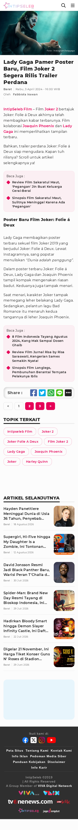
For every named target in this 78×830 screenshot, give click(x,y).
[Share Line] (59, 393)
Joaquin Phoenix (38, 126)
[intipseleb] (28, 810)
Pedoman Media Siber (48, 756)
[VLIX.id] (51, 793)
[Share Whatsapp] (50, 393)
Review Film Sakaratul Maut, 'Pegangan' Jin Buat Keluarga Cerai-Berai (37, 186)
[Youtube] (51, 740)
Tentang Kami (37, 750)
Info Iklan (20, 756)
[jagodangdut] (51, 810)
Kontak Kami (61, 750)
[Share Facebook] (33, 393)
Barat (7, 89)
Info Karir (39, 767)
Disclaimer (56, 762)
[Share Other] (68, 393)
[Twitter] (34, 740)
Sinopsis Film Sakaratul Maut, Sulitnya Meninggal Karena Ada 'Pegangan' (38, 202)
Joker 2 (51, 109)
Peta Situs (14, 750)
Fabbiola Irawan (25, 94)
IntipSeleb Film (17, 109)
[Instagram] (42, 740)
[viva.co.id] (29, 793)
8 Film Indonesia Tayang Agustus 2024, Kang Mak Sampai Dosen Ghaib (39, 341)
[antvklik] (63, 802)
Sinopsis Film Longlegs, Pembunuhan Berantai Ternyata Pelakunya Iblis (39, 372)
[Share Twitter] (42, 393)
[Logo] (18, 5)
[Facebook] (25, 740)
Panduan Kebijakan (29, 762)
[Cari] (63, 5)
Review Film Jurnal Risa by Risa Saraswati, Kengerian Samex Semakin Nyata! (38, 356)
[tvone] (30, 802)
